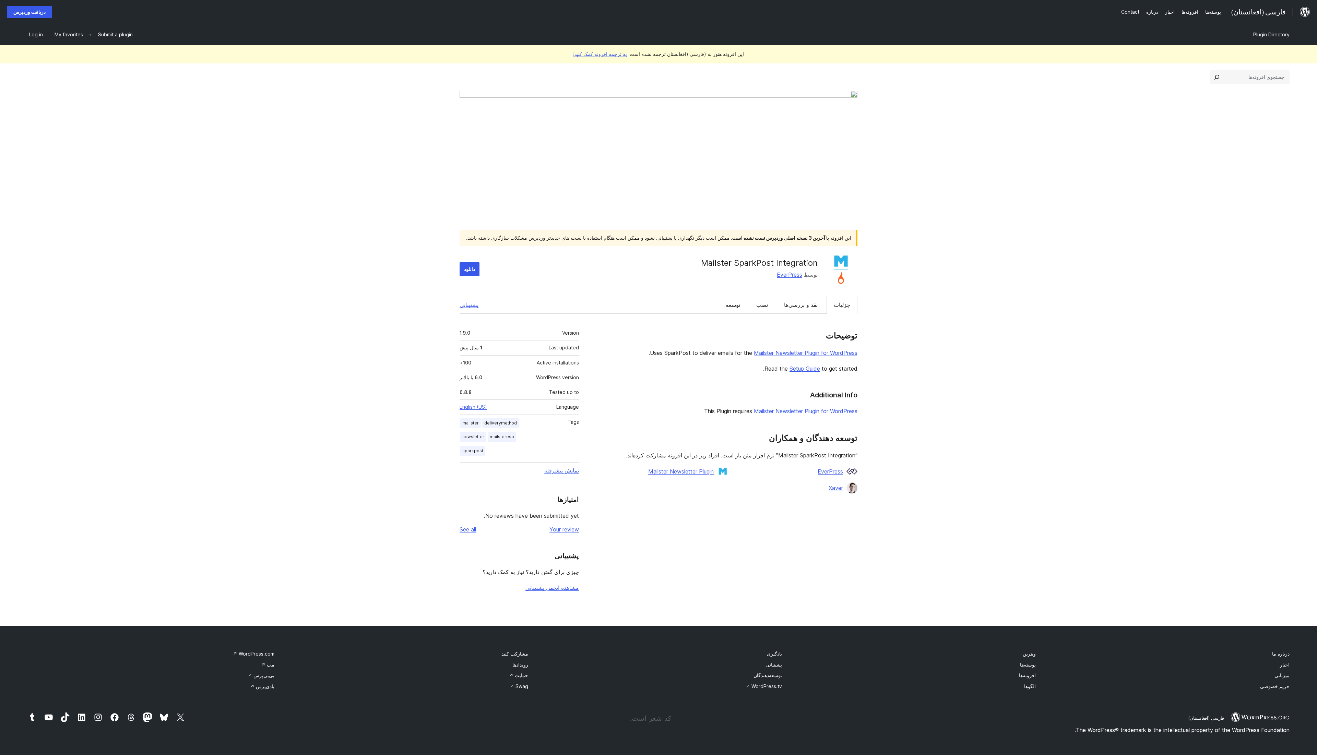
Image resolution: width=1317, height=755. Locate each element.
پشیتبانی (774, 665)
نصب (762, 304)
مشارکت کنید (514, 654)
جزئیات (842, 304)
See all (468, 529)
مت (267, 665)
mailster (470, 423)
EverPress (789, 274)
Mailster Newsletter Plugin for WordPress (805, 352)
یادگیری (774, 654)
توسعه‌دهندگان (768, 675)
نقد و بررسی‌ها (801, 304)
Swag (519, 686)
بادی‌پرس (262, 686)
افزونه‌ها (1027, 675)
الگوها (1030, 686)
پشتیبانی (469, 304)
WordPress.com (253, 654)
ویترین (1029, 654)
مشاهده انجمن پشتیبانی (552, 587)
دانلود (469, 269)
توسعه (733, 304)
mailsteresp (502, 436)
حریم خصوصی (1275, 686)
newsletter (473, 436)
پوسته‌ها (1028, 665)
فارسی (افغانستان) (1206, 718)
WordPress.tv (764, 686)
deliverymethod (500, 423)
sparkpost (472, 450)
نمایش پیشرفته (561, 470)
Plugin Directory (1271, 34)
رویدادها (520, 665)
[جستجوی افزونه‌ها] (1217, 77)
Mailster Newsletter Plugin (681, 471)
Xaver (836, 487)
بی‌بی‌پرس (261, 675)
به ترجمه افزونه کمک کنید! (600, 54)
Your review (564, 529)
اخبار (1285, 665)
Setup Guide (805, 368)
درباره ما (1281, 654)
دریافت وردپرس (29, 12)
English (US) (473, 407)
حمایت (518, 675)
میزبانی (1282, 675)
